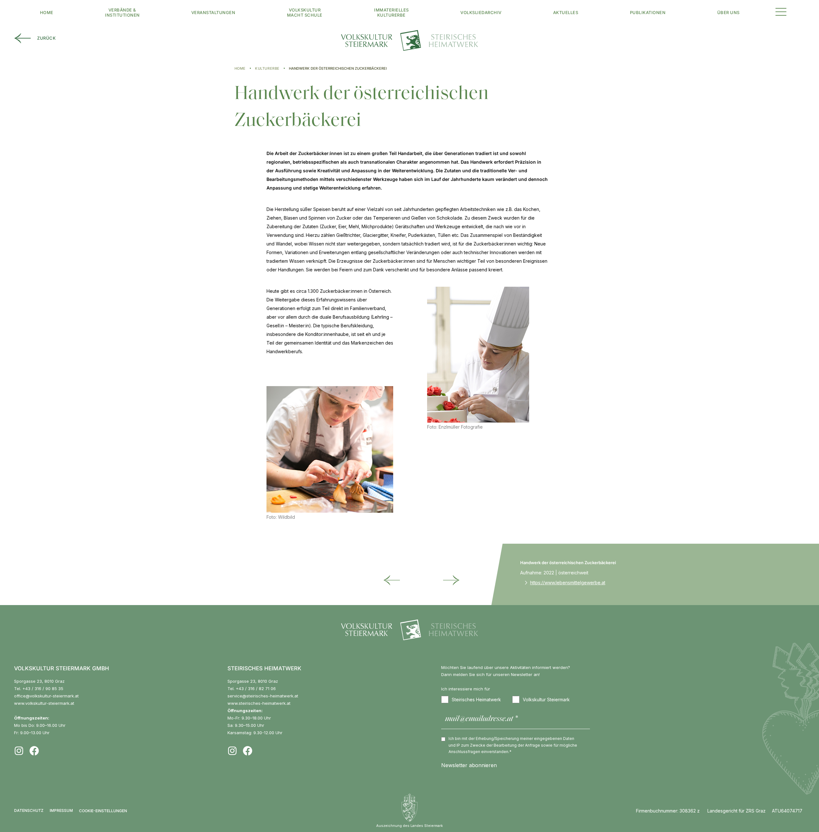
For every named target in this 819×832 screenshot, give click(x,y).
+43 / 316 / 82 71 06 (256, 688)
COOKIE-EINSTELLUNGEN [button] (103, 810)
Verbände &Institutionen (122, 12)
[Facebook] (34, 751)
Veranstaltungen (213, 12)
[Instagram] (19, 751)
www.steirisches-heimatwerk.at (258, 703)
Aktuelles (565, 12)
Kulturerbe (267, 68)
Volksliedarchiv (481, 12)
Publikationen (648, 12)
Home (46, 12)
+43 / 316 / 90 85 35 (42, 688)
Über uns (728, 12)
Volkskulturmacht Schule (304, 12)
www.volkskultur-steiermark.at (44, 703)
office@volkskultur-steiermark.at (46, 695)
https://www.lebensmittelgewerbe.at (567, 582)
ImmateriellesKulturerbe (391, 12)
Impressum (61, 810)
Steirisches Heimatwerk (476, 699)
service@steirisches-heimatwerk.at (262, 695)
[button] (780, 11)
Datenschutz (29, 810)
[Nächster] (443, 580)
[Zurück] (394, 580)
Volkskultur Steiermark (546, 699)
